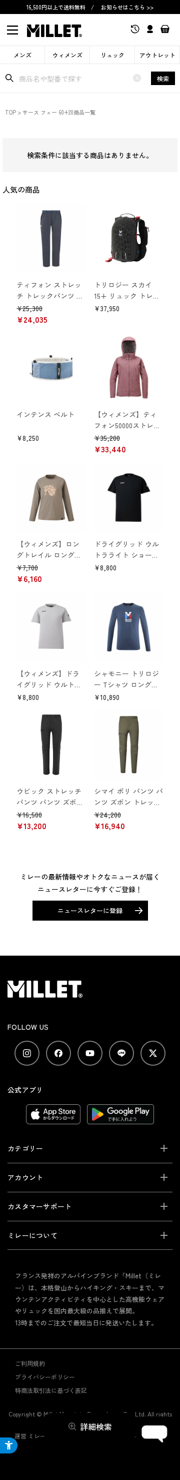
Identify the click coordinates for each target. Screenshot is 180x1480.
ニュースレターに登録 (90, 910)
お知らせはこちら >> (127, 7)
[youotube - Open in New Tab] (90, 1053)
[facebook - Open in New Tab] (58, 1053)
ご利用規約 (30, 1363)
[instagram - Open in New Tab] (27, 1053)
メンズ (23, 55)
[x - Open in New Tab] (153, 1053)
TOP (10, 112)
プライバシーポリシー (45, 1376)
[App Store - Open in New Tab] (53, 1119)
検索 (163, 78)
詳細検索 (96, 1426)
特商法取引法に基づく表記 (51, 1390)
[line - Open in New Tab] (121, 1053)
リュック (112, 55)
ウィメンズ (67, 55)
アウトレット (158, 55)
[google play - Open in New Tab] (120, 1119)
